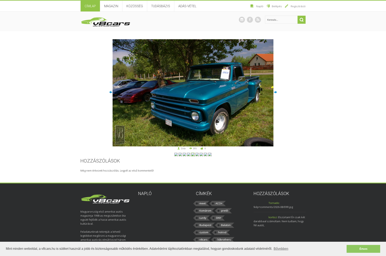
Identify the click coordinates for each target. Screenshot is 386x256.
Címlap (90, 6)
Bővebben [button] (281, 248)
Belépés (277, 6)
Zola (183, 148)
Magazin (111, 6)
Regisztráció (298, 6)
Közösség (134, 6)
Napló (259, 6)
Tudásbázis (160, 6)
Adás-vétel (187, 6)
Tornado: (274, 203)
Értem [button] (363, 248)
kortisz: (273, 217)
